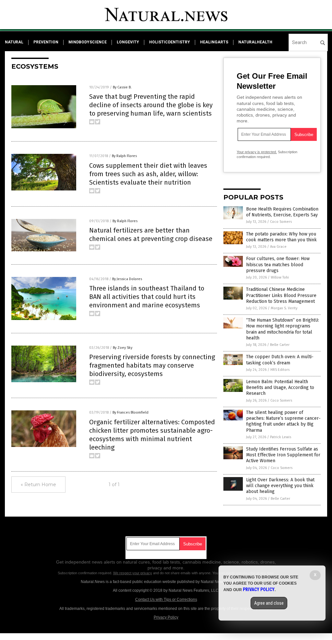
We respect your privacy (132, 573)
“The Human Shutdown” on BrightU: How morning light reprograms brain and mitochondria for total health (282, 329)
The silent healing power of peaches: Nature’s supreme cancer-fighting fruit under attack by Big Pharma (283, 421)
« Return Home (38, 484)
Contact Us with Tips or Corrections (166, 599)
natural (14, 42)
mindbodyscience (87, 42)
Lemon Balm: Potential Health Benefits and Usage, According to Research (280, 387)
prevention (45, 42)
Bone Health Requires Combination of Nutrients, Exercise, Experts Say (282, 212)
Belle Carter (280, 345)
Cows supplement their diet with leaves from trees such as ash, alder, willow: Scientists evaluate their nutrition (148, 174)
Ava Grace (278, 247)
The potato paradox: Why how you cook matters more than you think (281, 237)
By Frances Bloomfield (130, 412)
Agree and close (269, 603)
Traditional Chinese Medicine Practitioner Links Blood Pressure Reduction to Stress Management (281, 295)
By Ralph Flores (124, 156)
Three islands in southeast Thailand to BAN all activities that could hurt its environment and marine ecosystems (146, 296)
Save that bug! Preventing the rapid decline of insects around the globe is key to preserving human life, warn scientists (151, 105)
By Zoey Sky (122, 348)
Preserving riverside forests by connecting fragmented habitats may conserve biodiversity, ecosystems (152, 365)
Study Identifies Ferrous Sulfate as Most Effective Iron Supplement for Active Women (283, 454)
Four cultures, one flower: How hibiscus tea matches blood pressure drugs (278, 264)
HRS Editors (280, 370)
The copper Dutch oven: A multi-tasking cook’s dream (280, 359)
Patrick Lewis (280, 437)
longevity (128, 42)
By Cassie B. (122, 87)
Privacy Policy (166, 617)
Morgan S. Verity (284, 308)
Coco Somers (281, 222)
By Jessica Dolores (127, 279)
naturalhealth (255, 42)
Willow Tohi (280, 277)
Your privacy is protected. (257, 152)
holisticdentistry (169, 42)
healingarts (214, 42)
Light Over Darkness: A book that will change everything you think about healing (280, 485)
